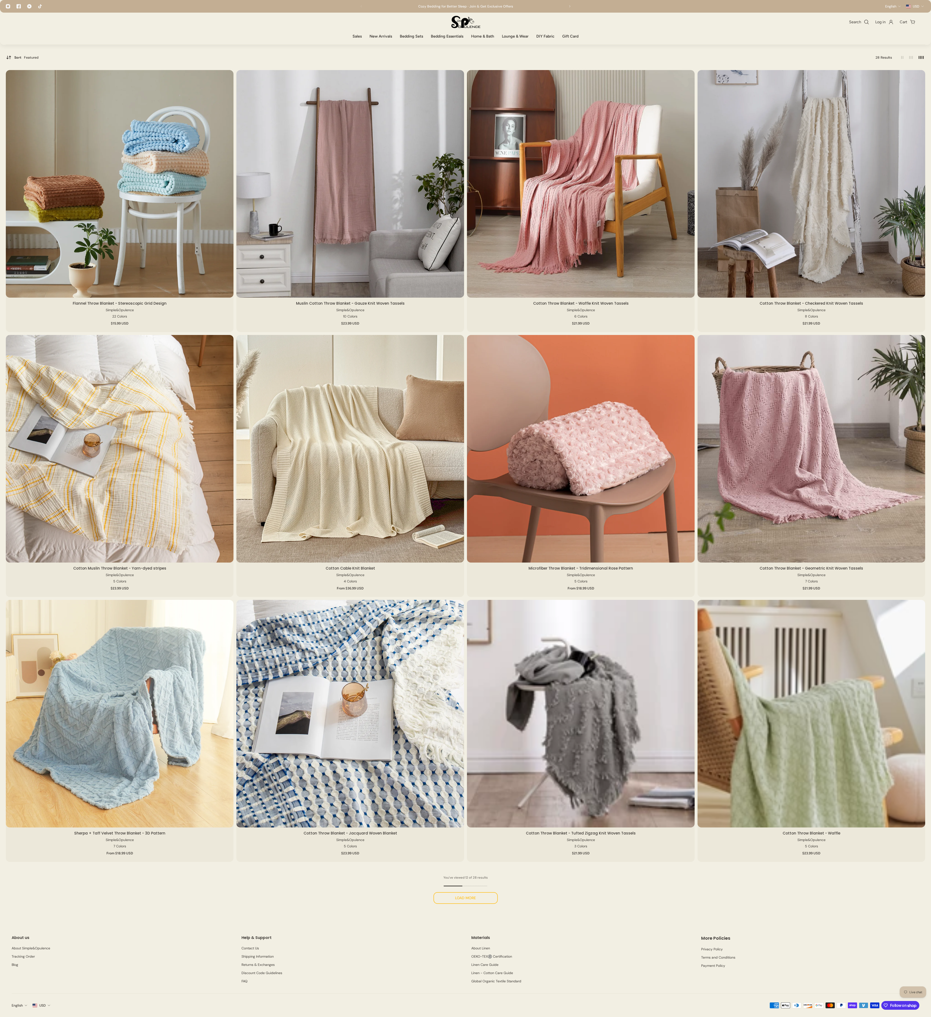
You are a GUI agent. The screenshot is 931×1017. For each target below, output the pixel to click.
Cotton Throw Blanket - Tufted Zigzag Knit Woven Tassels (581, 833)
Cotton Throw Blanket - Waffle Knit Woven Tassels (581, 303)
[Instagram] (8, 6)
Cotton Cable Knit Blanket (350, 568)
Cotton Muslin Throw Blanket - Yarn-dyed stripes (119, 568)
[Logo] (465, 22)
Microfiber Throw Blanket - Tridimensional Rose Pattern (581, 568)
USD (42, 1005)
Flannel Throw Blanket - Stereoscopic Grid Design (120, 303)
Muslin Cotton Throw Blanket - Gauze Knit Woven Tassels (350, 303)
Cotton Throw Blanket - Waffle (811, 833)
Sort (26, 57)
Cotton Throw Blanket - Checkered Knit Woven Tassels (811, 303)
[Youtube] (29, 6)
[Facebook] (18, 6)
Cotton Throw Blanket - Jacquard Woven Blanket (350, 833)
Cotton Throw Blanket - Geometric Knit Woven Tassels (811, 568)
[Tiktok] (40, 6)
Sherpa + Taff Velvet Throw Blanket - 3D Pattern (119, 833)
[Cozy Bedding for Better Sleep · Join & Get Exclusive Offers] (465, 6)
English (17, 1005)
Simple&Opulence (120, 310)
